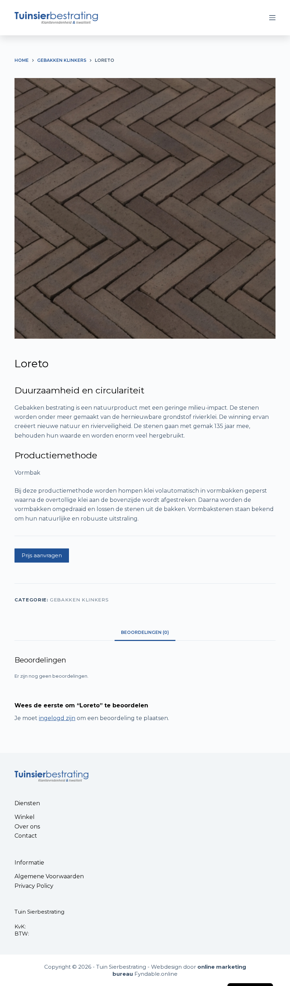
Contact (25, 835)
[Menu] (272, 17)
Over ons (27, 826)
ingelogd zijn (57, 718)
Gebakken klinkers (79, 599)
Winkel (24, 817)
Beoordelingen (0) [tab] (145, 632)
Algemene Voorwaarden (49, 876)
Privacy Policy (33, 886)
